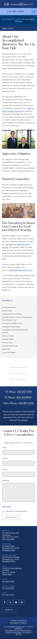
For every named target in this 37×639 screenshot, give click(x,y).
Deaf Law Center (8, 336)
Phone (4, 459)
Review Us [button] (9, 610)
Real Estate (6, 349)
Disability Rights (8, 339)
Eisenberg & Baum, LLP (16, 627)
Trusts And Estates (8, 352)
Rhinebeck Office (8, 561)
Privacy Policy (26, 630)
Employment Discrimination (12, 314)
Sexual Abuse (7, 311)
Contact (20, 270)
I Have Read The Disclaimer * (16, 511)
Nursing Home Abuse (10, 346)
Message (5, 480)
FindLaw (18, 634)
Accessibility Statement (18, 623)
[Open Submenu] (34, 307)
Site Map (17, 630)
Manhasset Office (8, 550)
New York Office (8, 539)
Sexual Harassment (9, 307)
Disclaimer (6, 507)
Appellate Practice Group (11, 327)
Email (5, 470)
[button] (33, 11)
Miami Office (7, 574)
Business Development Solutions (18, 632)
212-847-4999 (15, 11)
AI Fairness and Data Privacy (12, 323)
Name (4, 448)
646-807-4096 (26, 403)
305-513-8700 (24, 397)
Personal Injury (7, 342)
